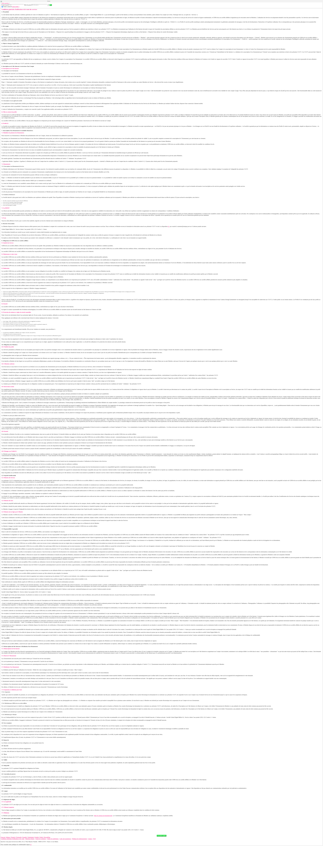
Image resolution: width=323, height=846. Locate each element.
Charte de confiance (40, 839)
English (37, 837)
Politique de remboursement (79, 839)
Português (19, 837)
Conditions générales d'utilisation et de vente (13, 839)
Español (24, 837)
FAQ (94, 839)
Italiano (8, 837)
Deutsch (13, 837)
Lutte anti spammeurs (65, 839)
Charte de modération (53, 839)
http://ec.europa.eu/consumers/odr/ (103, 815)
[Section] (48, 5)
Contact (90, 839)
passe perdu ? (15, 6)
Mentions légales (30, 839)
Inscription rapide (161, 835)
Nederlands (31, 837)
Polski (41, 837)
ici (168, 226)
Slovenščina (47, 837)
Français (3, 837)
